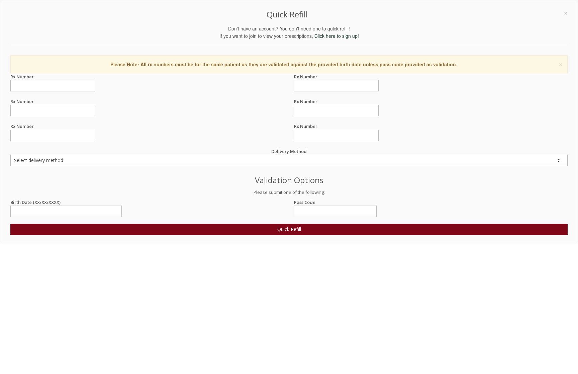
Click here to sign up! (336, 35)
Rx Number (22, 77)
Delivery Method (289, 151)
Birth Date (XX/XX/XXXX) (35, 202)
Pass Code (304, 202)
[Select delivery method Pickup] (289, 160)
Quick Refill (289, 229)
